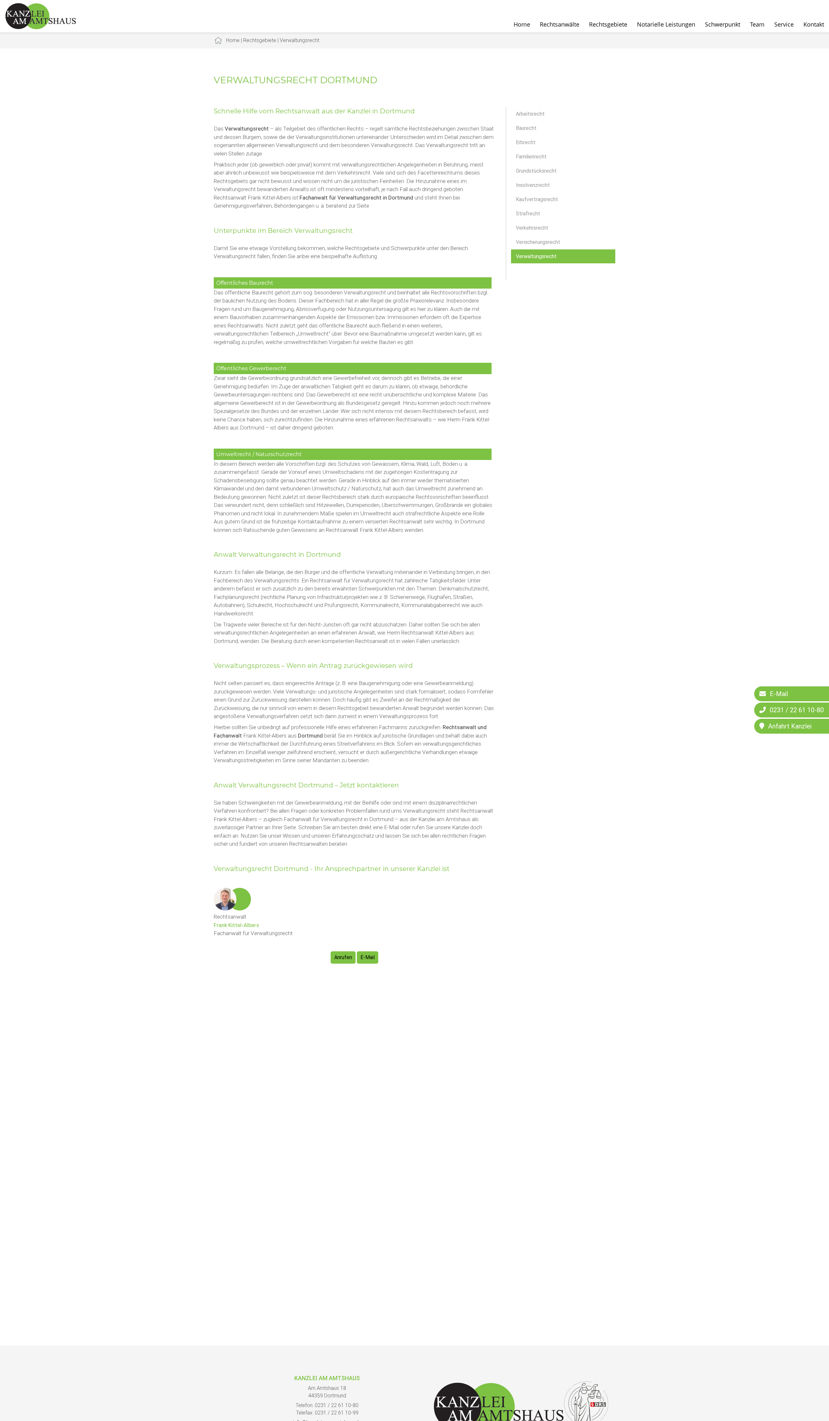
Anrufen (343, 957)
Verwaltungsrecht (299, 40)
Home (522, 24)
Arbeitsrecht (530, 114)
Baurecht (526, 128)
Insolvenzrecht (533, 185)
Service (784, 24)
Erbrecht (526, 142)
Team (757, 24)
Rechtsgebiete (608, 24)
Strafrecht (528, 214)
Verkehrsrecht (532, 228)
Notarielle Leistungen (666, 24)
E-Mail (367, 957)
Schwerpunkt (722, 24)
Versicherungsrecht (538, 242)
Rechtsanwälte (559, 24)
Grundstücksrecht (536, 171)
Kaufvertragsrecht (537, 199)
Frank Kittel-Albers (236, 925)
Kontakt (813, 24)
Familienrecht (531, 157)
